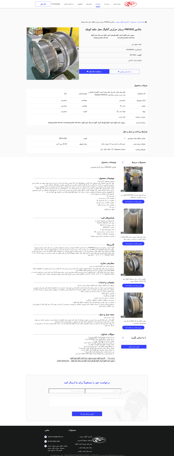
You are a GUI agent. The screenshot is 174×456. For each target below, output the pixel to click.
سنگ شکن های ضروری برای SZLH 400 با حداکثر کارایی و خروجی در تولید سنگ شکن (133, 239)
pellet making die (63, 361)
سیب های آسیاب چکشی (85, 451)
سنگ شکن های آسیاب (85, 447)
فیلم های (88, 4)
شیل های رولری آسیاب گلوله (83, 444)
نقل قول (43, 4)
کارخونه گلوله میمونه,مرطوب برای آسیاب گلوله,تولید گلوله (87, 358)
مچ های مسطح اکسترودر (84, 440)
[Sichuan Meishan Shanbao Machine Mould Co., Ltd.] (130, 4)
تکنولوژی (80, 4)
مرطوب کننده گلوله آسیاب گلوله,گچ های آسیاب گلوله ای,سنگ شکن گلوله (93, 361)
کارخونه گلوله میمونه (122, 22)
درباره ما (107, 4)
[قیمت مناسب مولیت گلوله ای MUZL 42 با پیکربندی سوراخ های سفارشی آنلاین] (133, 305)
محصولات (98, 4)
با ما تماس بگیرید (69, 4)
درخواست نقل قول (95, 71)
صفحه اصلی (117, 4)
